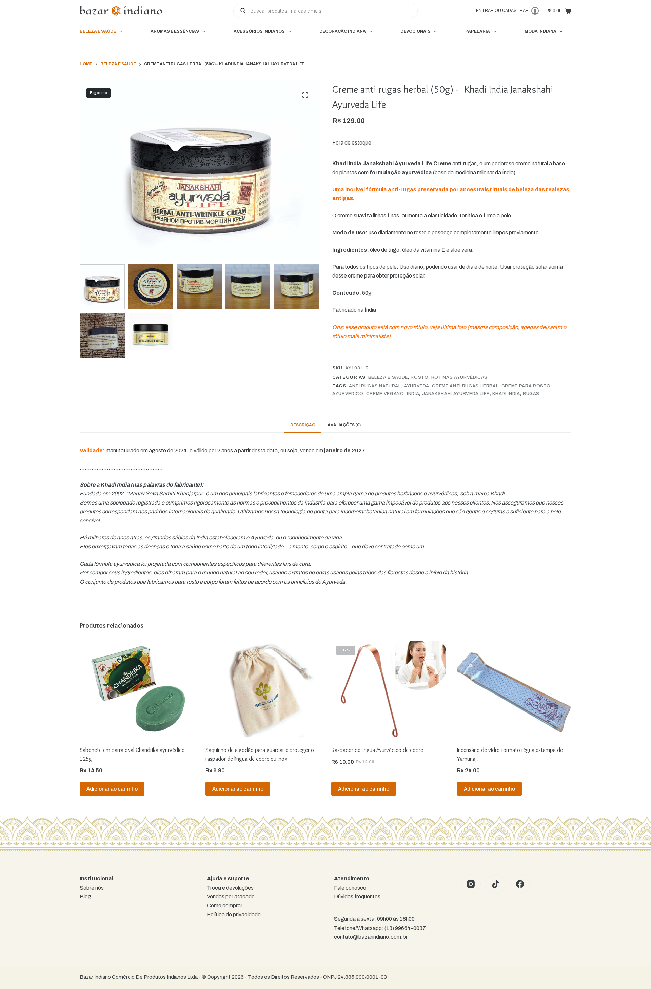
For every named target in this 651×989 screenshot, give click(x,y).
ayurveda (416, 386)
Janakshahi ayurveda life (456, 393)
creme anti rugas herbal (465, 386)
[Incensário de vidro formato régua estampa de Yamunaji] (514, 689)
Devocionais (415, 31)
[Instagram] (471, 884)
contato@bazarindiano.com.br (371, 937)
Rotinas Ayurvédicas (459, 377)
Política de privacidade (234, 914)
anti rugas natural (375, 386)
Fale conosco (350, 888)
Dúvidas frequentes (357, 896)
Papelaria (477, 31)
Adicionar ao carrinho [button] (112, 789)
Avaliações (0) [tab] (344, 425)
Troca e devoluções (230, 888)
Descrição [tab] (302, 425)
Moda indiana (540, 31)
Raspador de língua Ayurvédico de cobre (377, 749)
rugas (531, 393)
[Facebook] (520, 884)
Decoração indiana (342, 31)
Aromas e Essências (175, 31)
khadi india (506, 393)
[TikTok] (496, 884)
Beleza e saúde (98, 31)
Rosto (419, 377)
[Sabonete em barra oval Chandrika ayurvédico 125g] (137, 689)
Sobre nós (92, 888)
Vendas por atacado (231, 896)
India (413, 393)
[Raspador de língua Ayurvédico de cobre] (388, 689)
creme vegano (385, 393)
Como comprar (224, 905)
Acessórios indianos (259, 31)
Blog (85, 896)
